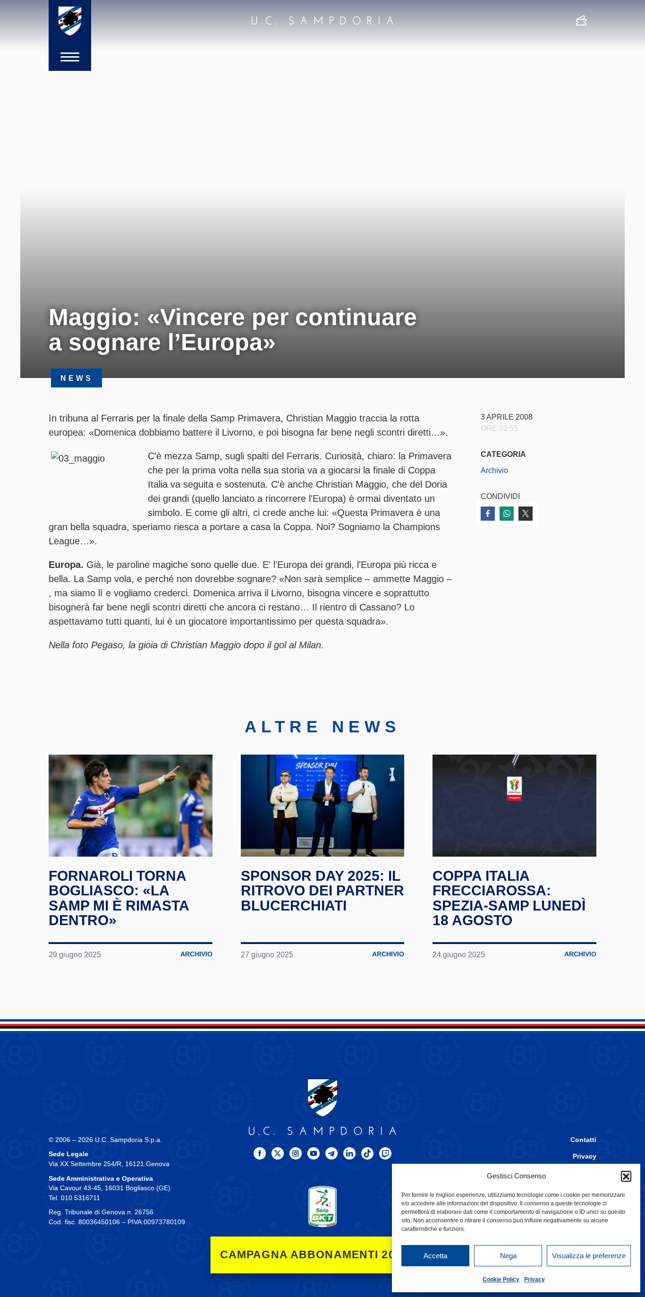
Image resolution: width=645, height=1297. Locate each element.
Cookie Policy (501, 1279)
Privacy (534, 1279)
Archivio (494, 470)
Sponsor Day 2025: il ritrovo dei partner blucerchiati (322, 890)
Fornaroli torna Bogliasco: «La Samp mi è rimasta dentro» (119, 898)
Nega (508, 1256)
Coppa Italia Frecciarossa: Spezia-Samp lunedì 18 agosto (509, 898)
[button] (626, 1176)
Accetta (435, 1256)
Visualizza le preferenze (589, 1256)
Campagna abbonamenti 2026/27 (322, 1255)
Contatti (583, 1139)
